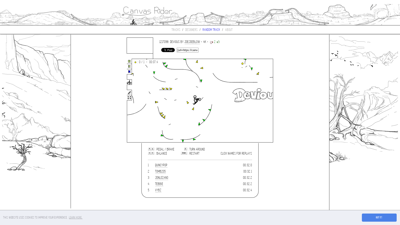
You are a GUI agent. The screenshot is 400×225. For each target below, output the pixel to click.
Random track (211, 30)
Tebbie (159, 184)
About (229, 30)
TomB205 (160, 171)
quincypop (161, 165)
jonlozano (161, 177)
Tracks (176, 30)
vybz (158, 190)
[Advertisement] (88, 100)
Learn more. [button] (75, 217)
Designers (191, 30)
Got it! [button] (379, 217)
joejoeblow (192, 42)
